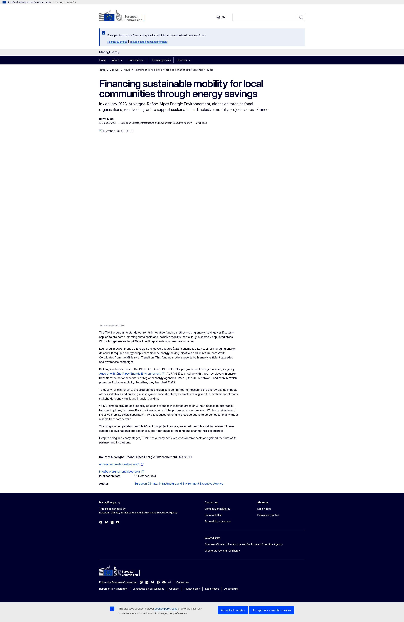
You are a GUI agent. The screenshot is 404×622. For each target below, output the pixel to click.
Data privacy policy (268, 515)
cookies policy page (166, 608)
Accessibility (231, 588)
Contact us (182, 582)
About (115, 60)
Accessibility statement (218, 521)
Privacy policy (192, 588)
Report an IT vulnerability (113, 588)
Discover (182, 60)
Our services (135, 60)
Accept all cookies (233, 610)
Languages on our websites (148, 588)
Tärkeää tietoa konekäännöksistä (148, 41)
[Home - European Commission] (124, 15)
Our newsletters (213, 515)
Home (102, 60)
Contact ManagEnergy (217, 508)
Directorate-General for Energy (222, 550)
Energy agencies (161, 60)
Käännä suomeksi (117, 41)
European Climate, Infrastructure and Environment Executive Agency (178, 483)
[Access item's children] (122, 60)
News (127, 69)
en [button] (223, 17)
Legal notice (264, 508)
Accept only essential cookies (271, 610)
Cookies (174, 588)
